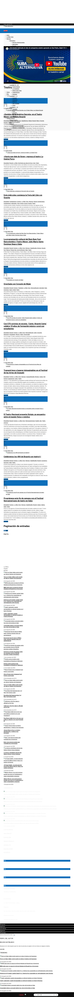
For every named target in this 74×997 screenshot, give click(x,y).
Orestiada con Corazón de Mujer (17, 284)
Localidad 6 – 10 (13, 107)
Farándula (20, 288)
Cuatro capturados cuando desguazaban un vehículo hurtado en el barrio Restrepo (13, 615)
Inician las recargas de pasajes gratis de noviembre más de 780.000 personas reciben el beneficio (13, 653)
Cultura (42, 201)
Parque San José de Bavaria (17, 250)
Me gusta (2, 924)
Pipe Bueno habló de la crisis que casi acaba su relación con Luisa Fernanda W (13, 720)
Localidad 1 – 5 (13, 96)
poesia (26, 203)
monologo (6, 290)
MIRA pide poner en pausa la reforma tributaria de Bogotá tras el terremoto (13, 588)
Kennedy (14, 113)
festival (6, 378)
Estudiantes (12, 334)
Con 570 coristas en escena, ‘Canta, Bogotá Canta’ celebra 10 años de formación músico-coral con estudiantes (25, 326)
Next (7, 530)
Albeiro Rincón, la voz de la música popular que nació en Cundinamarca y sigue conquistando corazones (13, 780)
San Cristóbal (15, 103)
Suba (22, 120)
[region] (37, 11)
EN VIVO (6, 30)
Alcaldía (35, 248)
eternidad (41, 288)
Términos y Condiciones (10, 891)
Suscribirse (3, 928)
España (37, 421)
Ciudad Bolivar (16, 92)
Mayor (38, 120)
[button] (37, 20)
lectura (22, 203)
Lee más (6, 139)
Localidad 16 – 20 (14, 85)
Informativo (12, 40)
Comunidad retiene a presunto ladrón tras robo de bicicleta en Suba (13, 626)
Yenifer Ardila (8, 108)
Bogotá (34, 120)
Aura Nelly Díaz (9, 189)
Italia (45, 288)
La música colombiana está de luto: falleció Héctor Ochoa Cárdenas (13, 753)
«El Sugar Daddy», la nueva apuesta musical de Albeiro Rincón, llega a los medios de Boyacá (13, 766)
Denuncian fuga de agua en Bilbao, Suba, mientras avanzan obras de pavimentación (12, 639)
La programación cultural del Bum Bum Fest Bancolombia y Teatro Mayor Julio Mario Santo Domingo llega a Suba (24, 241)
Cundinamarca (12, 201)
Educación (6, 334)
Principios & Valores (14, 122)
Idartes (43, 505)
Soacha (30, 203)
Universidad (27, 334)
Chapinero (14, 100)
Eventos (19, 201)
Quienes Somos (11, 118)
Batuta (30, 120)
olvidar (14, 290)
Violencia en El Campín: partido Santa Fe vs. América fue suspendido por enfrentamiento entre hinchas (13, 601)
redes (16, 378)
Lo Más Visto (12, 120)
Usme (13, 105)
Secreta (42, 120)
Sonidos (6, 122)
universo (6, 422)
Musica (8, 250)
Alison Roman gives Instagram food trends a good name (13, 675)
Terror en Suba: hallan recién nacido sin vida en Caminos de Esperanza (13, 577)
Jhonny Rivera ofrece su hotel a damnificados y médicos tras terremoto (12, 732)
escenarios (44, 460)
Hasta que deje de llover (26, 163)
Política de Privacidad (9, 888)
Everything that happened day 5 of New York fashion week (12, 696)
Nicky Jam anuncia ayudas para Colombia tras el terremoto (12, 743)
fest (5, 250)
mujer (10, 290)
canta (35, 332)
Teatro (10, 122)
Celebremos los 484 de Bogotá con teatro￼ (22, 457)
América (26, 120)
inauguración (11, 378)
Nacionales (15, 44)
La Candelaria (15, 88)
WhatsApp (3, 932)
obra (34, 163)
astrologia (32, 421)
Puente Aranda (16, 87)
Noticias (19, 120)
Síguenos (2, 926)
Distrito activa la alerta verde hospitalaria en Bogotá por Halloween (13, 664)
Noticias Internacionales (18, 42)
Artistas (39, 248)
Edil (44, 376)
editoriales (14, 203)
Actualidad (6, 120)
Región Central (37, 201)
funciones (6, 462)
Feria (18, 203)
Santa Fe (14, 101)
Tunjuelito (14, 109)
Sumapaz (14, 94)
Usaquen (14, 98)
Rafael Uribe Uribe (17, 90)
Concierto (39, 332)
